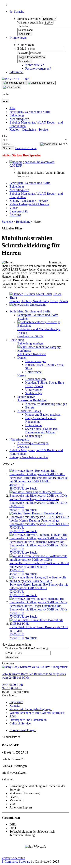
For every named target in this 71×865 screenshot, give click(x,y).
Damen (21, 357)
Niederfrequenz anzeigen (33, 443)
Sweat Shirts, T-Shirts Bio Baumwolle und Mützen (41, 430)
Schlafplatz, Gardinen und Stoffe (29, 111)
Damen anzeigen (35, 361)
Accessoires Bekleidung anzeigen (46, 404)
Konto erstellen (34, 65)
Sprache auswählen (29, 18)
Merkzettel (16, 72)
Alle (12, 108)
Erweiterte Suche (25, 148)
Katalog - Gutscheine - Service (28, 129)
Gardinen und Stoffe (30, 336)
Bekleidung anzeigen (30, 343)
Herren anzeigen (35, 379)
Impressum (16, 702)
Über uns (43, 204)
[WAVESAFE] (15, 78)
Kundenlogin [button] (18, 37)
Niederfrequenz (19, 119)
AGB (12, 716)
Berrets (29, 407)
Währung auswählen (30, 22)
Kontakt (14, 705)
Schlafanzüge (33, 393)
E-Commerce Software (16, 861)
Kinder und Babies (29, 411)
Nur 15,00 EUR (12, 686)
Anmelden (12, 657)
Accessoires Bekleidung (32, 400)
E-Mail (21, 48)
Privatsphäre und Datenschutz (28, 720)
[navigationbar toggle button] (13, 83)
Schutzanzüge (26, 396)
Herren (21, 375)
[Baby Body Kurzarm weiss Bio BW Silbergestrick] (35, 667)
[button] (16, 11)
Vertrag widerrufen (13, 858)
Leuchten (23, 446)
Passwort (23, 52)
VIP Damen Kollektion (31, 354)
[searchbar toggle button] (11, 87)
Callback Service (20, 723)
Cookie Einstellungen (22, 730)
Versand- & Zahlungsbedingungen (30, 709)
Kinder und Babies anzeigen (43, 414)
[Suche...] (48, 144)
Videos (14, 204)
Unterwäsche (33, 372)
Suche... (64, 143)
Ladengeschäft (28, 204)
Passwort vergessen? (38, 68)
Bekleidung (16, 115)
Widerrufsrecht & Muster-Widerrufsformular (36, 712)
